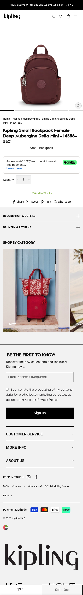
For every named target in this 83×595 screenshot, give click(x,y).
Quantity (8, 179)
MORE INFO (16, 447)
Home (6, 118)
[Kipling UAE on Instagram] (28, 477)
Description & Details (19, 216)
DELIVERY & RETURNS (17, 227)
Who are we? (35, 486)
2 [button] (23, 110)
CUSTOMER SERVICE (24, 434)
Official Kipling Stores (57, 486)
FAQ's (6, 486)
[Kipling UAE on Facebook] (36, 477)
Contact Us (18, 486)
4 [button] (59, 110)
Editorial (8, 495)
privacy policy (47, 400)
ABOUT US (15, 460)
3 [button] (41, 110)
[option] (41, 5)
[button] (41, 192)
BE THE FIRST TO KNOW (31, 355)
